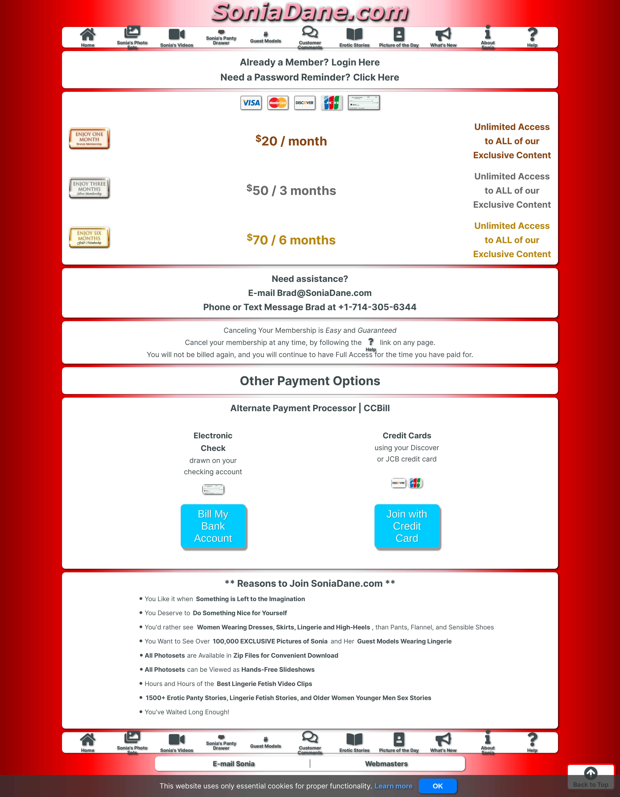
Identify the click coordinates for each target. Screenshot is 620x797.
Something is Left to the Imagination (250, 598)
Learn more (394, 786)
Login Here (355, 62)
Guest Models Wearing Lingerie (404, 641)
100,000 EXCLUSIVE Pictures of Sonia (270, 641)
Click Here (376, 77)
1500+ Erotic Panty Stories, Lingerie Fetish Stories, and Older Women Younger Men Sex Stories (288, 697)
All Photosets (162, 654)
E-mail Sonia (234, 764)
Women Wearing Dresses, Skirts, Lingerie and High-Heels (283, 627)
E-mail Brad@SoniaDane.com (310, 293)
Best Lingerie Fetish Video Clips (264, 683)
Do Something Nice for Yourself (240, 613)
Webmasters (386, 764)
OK (438, 786)
